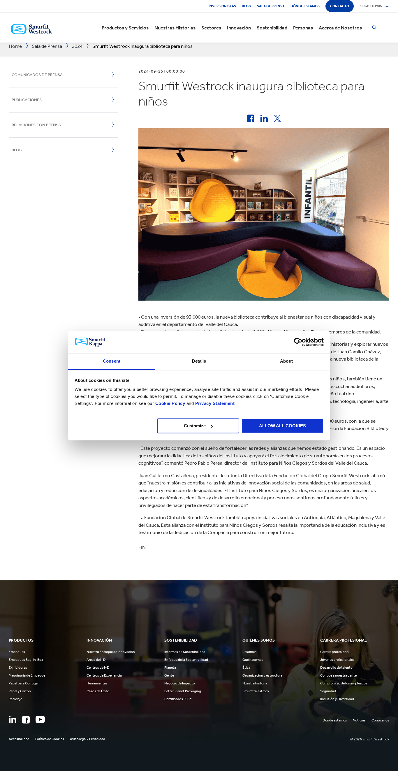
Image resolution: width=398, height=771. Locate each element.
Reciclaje (15, 699)
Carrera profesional (334, 652)
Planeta (170, 667)
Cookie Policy (170, 403)
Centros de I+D (98, 667)
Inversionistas (222, 6)
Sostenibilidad (272, 28)
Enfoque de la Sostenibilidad (186, 660)
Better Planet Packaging (182, 691)
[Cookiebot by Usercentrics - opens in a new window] (298, 342)
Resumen (249, 652)
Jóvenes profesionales (337, 660)
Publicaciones (27, 99)
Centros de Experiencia (104, 675)
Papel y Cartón (20, 691)
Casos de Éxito (98, 691)
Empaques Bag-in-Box (26, 660)
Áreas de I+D (96, 660)
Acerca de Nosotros (340, 28)
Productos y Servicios (125, 28)
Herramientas (97, 683)
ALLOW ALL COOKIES (282, 425)
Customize (195, 425)
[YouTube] (40, 719)
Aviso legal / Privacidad (87, 739)
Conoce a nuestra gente (338, 675)
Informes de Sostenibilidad (184, 652)
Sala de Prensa (271, 6)
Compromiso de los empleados (343, 683)
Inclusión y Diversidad (337, 699)
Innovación (239, 28)
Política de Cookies (49, 739)
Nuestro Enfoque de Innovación (111, 652)
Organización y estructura (262, 675)
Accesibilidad (19, 739)
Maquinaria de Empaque (27, 675)
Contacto (339, 6)
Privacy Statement (214, 403)
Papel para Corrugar (24, 683)
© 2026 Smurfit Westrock (369, 739)
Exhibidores (18, 667)
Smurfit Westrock (255, 691)
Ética (246, 667)
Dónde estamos (305, 6)
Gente (169, 675)
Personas (303, 28)
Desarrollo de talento (336, 667)
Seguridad (328, 691)
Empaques (17, 652)
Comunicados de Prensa (37, 74)
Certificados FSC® (177, 699)
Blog (246, 6)
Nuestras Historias (175, 28)
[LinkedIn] (12, 719)
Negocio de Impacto (179, 683)
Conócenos (380, 720)
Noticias (359, 720)
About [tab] (286, 361)
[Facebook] (26, 719)
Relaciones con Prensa (36, 124)
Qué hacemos (252, 660)
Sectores (211, 28)
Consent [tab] (111, 361)
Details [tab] (199, 361)
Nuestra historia (254, 683)
